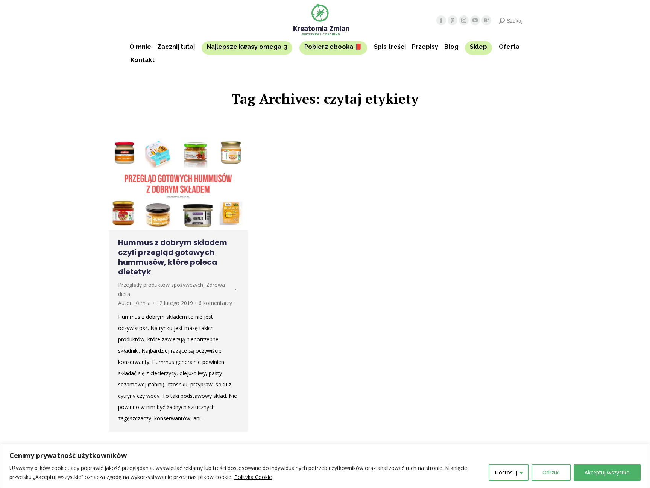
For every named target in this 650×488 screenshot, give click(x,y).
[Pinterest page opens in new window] (452, 20)
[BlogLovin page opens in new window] (486, 20)
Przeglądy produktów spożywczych (160, 284)
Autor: (134, 302)
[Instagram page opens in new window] (464, 20)
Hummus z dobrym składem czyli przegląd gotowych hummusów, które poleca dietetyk (172, 257)
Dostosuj (506, 472)
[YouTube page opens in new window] (475, 20)
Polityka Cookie (253, 476)
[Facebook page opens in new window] (441, 20)
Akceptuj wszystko (607, 472)
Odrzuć (551, 472)
